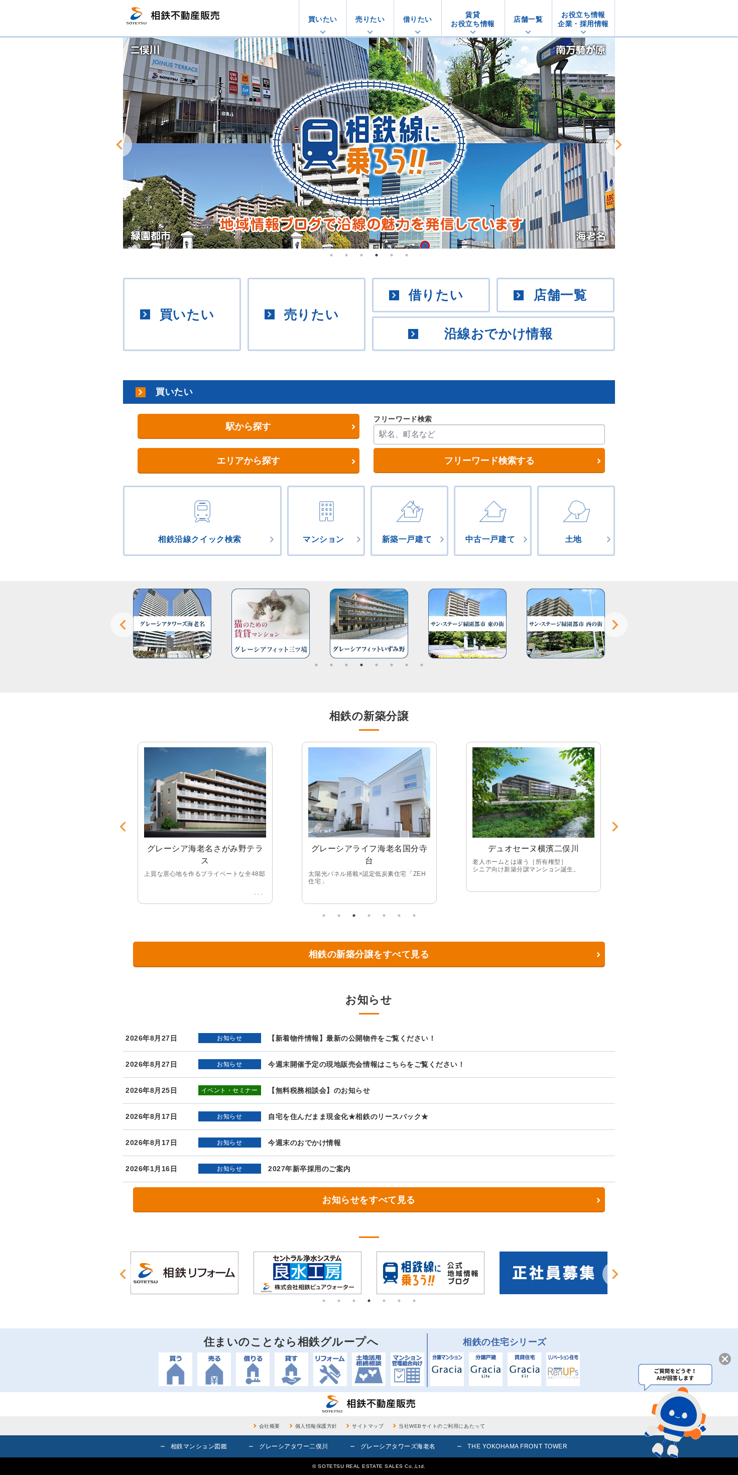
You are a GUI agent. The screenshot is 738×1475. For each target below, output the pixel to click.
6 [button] (407, 255)
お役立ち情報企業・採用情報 (583, 19)
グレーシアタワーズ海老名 (398, 1446)
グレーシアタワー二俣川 (293, 1446)
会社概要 (269, 1426)
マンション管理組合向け (407, 1369)
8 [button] (422, 665)
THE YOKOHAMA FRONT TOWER (517, 1446)
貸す (291, 1369)
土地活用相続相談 (369, 1369)
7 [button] (407, 665)
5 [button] (392, 255)
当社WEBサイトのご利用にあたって (442, 1426)
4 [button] (377, 255)
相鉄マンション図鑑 (199, 1446)
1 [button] (331, 255)
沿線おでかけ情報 (498, 333)
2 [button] (346, 255)
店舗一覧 (528, 19)
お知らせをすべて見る (368, 1200)
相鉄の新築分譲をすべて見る (369, 954)
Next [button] (618, 144)
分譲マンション (447, 1369)
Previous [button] (119, 144)
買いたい (322, 19)
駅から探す (248, 426)
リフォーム (330, 1369)
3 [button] (361, 255)
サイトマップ (368, 1426)
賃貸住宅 (524, 1369)
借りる (253, 1369)
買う (175, 1369)
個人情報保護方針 (316, 1426)
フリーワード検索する (489, 461)
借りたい (417, 19)
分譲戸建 (486, 1369)
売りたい (370, 19)
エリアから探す (248, 461)
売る (214, 1369)
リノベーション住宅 (563, 1369)
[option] (369, 143)
